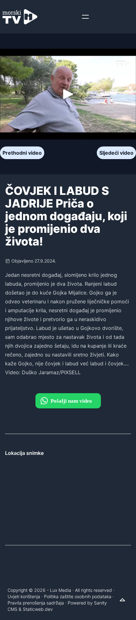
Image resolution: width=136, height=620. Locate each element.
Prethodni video (22, 153)
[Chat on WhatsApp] (68, 400)
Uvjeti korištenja (24, 596)
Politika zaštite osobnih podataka (77, 596)
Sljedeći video (116, 153)
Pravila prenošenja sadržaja (36, 602)
